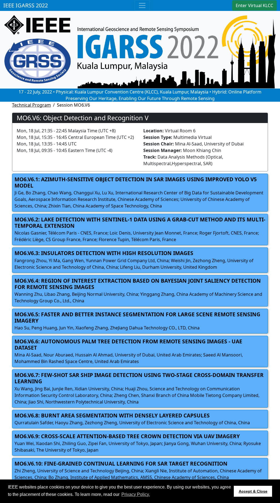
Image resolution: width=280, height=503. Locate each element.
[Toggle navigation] (142, 5)
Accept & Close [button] (253, 491)
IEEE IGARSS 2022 (25, 5)
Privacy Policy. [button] (135, 494)
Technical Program (31, 105)
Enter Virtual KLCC (254, 5)
